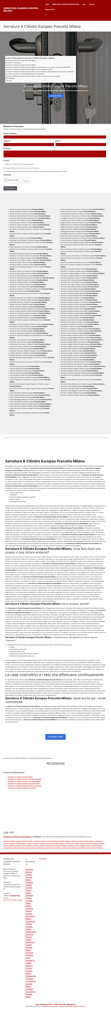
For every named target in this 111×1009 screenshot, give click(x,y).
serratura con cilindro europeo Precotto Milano (81, 843)
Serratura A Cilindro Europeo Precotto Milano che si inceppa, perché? (29, 69)
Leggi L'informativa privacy (44, 1004)
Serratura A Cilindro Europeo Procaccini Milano (24, 783)
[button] (46, 14)
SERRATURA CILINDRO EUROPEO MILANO (65, 4)
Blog (84, 4)
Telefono (7, 141)
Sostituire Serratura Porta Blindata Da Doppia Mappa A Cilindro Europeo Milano (30, 963)
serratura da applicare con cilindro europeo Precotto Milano (82, 848)
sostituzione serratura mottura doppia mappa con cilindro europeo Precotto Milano (32, 848)
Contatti (91, 4)
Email (58, 141)
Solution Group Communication (68, 1006)
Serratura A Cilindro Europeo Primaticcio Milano (24, 781)
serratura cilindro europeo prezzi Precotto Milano (50, 845)
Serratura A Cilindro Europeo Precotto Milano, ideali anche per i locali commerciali (33, 76)
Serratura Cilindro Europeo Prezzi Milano (29, 900)
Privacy (6, 160)
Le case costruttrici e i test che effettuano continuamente (25, 74)
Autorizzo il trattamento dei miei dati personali (19, 164)
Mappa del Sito (50, 9)
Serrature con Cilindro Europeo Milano (17, 837)
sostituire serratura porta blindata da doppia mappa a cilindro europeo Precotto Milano (64, 841)
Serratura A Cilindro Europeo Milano (20, 777)
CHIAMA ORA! (55, 96)
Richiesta (7, 148)
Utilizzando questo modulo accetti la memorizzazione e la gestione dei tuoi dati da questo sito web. (36, 171)
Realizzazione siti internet (50, 1006)
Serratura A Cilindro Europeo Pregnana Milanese (25, 779)
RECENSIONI (10, 78)
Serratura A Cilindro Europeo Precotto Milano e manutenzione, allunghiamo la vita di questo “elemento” (40, 72)
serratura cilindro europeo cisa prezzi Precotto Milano (45, 843)
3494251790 (15, 896)
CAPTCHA (7, 175)
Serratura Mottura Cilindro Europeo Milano (29, 874)
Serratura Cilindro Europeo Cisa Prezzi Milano (30, 913)
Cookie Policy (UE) (59, 1004)
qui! (38, 168)
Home (47, 4)
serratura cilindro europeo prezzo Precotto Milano (85, 845)
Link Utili (9, 81)
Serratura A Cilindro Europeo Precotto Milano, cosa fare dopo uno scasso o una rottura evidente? (38, 67)
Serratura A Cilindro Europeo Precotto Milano (21, 60)
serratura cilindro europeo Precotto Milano (18, 841)
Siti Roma (82, 1006)
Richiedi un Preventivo (13, 63)
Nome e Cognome (10, 133)
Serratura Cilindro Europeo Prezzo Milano (29, 887)
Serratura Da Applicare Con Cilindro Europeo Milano (30, 981)
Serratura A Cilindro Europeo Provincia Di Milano (24, 786)
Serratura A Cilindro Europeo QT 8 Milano (22, 788)
